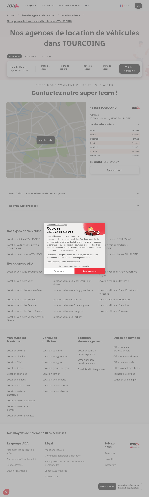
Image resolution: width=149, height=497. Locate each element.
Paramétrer (59, 271)
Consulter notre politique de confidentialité (63, 262)
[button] (6, 492)
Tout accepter (90, 271)
